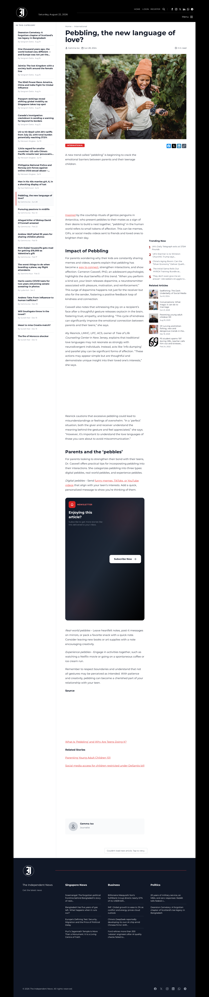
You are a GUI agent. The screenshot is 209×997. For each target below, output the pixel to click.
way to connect (88, 267)
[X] (180, 9)
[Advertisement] (104, 189)
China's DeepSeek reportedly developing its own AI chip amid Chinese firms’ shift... (124, 922)
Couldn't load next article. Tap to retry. (126, 850)
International (80, 26)
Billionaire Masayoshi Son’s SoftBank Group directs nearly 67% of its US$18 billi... (125, 898)
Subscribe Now (123, 559)
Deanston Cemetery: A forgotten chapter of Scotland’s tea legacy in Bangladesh (168, 910)
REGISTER (155, 9)
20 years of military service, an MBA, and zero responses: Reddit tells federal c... (167, 898)
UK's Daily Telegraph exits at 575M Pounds (169, 248)
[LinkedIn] (184, 9)
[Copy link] (184, 146)
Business (114, 885)
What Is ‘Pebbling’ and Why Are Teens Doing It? (96, 742)
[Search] (163, 9)
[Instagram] (176, 9)
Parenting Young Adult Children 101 (88, 757)
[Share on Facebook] (168, 146)
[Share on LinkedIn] (179, 146)
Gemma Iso (74, 48)
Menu (185, 16)
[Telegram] (192, 9)
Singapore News (76, 885)
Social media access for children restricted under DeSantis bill (104, 765)
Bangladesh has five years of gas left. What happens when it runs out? (81, 910)
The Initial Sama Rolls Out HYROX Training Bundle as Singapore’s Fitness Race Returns (169, 270)
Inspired (70, 215)
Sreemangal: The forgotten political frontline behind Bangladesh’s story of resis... (83, 898)
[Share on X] (174, 146)
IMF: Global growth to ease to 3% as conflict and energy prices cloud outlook (125, 910)
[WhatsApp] (188, 9)
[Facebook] (172, 9)
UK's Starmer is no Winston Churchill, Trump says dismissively (166, 255)
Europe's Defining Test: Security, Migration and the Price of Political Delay (82, 922)
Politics (155, 885)
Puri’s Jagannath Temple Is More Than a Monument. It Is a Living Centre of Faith (81, 934)
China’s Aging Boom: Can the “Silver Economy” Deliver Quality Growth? (169, 263)
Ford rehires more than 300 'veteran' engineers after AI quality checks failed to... (125, 934)
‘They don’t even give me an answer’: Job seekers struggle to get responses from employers (169, 277)
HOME (137, 9)
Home (68, 26)
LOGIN (145, 9)
